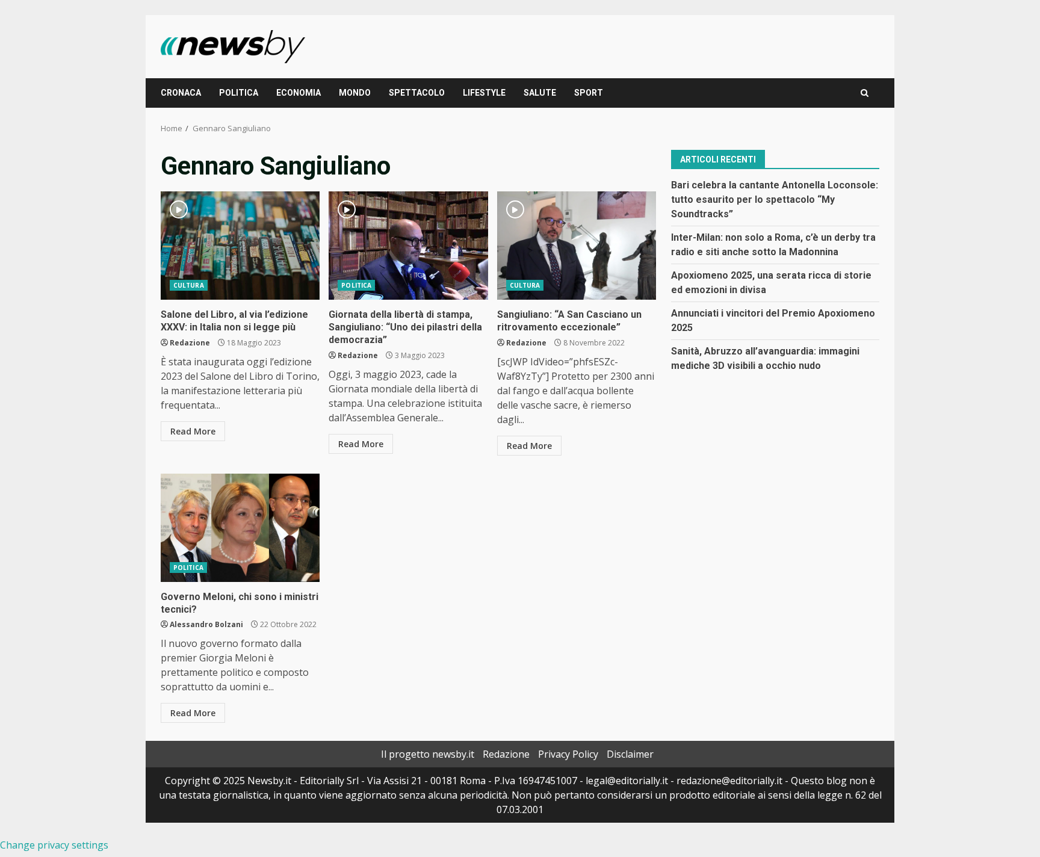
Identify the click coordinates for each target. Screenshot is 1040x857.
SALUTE (540, 92)
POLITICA (238, 92)
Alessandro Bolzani (206, 624)
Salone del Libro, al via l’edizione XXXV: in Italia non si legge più (240, 245)
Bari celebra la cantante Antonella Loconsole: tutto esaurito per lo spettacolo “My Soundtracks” (774, 199)
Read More (192, 431)
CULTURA (188, 285)
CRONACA (181, 92)
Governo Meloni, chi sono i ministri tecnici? (240, 528)
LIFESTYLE (484, 92)
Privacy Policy (568, 754)
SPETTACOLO (417, 92)
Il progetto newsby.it (427, 754)
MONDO (355, 92)
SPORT (588, 92)
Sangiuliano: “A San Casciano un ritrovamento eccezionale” (576, 245)
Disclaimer (630, 754)
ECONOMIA (298, 92)
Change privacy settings (54, 845)
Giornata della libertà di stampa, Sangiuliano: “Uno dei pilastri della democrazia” (408, 245)
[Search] (864, 93)
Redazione (190, 343)
